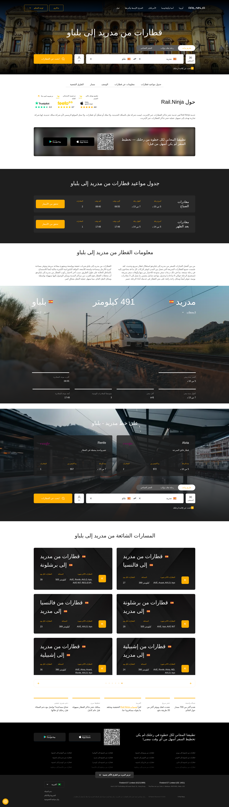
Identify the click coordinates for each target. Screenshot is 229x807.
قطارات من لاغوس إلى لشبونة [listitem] (144, 758)
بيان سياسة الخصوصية (51, 799)
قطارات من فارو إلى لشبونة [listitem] (144, 762)
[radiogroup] (165, 48)
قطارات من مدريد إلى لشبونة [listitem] (62, 758)
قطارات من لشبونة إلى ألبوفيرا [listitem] (102, 753)
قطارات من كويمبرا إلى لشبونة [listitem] (61, 762)
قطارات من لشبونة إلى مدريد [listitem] (103, 758)
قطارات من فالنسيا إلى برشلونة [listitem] (61, 767)
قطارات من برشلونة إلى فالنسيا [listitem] (102, 767)
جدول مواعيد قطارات (151, 84)
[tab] (151, 84)
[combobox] (161, 59)
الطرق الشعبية (77, 84)
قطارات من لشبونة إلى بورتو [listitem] (185, 753)
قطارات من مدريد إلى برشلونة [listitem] (144, 767)
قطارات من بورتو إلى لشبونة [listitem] (144, 753)
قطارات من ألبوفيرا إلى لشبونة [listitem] (61, 753)
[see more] (102, 578)
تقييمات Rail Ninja (128, 707)
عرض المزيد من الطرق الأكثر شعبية (117, 775)
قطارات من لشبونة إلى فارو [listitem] (186, 762)
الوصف (104, 84)
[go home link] (197, 8)
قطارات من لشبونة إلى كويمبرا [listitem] (102, 762)
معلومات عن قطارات (124, 84)
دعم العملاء (48, 791)
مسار (92, 84)
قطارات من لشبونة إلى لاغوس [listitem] (185, 758)
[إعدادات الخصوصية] (5, 802)
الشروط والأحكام (50, 795)
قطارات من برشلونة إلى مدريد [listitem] (185, 767)
